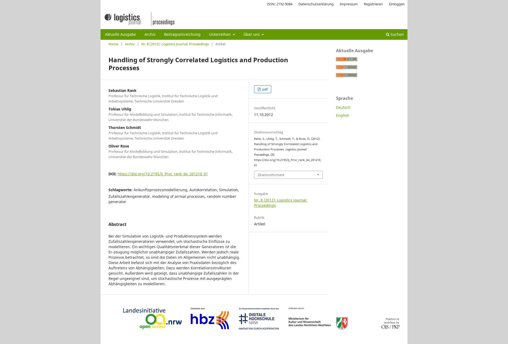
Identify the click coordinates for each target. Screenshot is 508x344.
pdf (264, 89)
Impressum (349, 4)
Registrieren (373, 4)
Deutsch (343, 107)
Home (113, 44)
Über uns (252, 34)
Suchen (396, 34)
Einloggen (397, 4)
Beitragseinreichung (182, 34)
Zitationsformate (271, 174)
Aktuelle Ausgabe (120, 34)
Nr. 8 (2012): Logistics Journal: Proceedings (175, 44)
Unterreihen (220, 34)
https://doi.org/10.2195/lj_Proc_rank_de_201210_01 (163, 173)
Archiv (150, 34)
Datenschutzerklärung (316, 4)
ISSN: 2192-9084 (279, 4)
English (342, 115)
